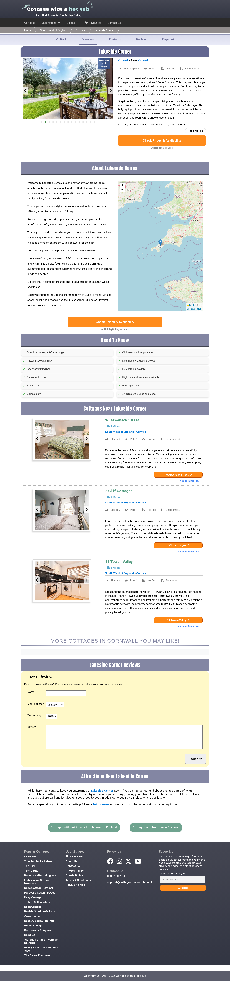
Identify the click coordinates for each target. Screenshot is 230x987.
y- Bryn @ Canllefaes (37, 902)
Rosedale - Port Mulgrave (40, 875)
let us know (101, 804)
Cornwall (81, 30)
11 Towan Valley (119, 561)
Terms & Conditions (78, 880)
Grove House (32, 916)
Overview (88, 39)
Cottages (29, 22)
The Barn (30, 866)
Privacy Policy (75, 870)
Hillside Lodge (33, 925)
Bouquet (29, 935)
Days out (168, 39)
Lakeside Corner (104, 30)
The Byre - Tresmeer (37, 955)
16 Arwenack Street (122, 420)
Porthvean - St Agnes (37, 930)
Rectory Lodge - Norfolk (39, 920)
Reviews (141, 39)
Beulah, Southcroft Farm (39, 911)
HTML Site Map (75, 884)
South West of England (53, 30)
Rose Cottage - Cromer (38, 887)
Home (27, 30)
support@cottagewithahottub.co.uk (130, 882)
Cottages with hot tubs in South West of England (84, 827)
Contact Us (114, 22)
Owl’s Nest (31, 856)
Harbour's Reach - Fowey (39, 892)
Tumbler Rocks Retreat (38, 861)
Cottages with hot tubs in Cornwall (156, 827)
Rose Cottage (32, 906)
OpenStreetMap (194, 308)
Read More (195, 130)
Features (115, 39)
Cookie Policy (74, 875)
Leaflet (192, 305)
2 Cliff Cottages (119, 491)
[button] (42, 122)
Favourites (94, 22)
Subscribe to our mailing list (172, 873)
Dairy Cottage (32, 897)
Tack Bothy (31, 870)
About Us (71, 861)
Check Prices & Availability (162, 140)
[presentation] (25, 90)
